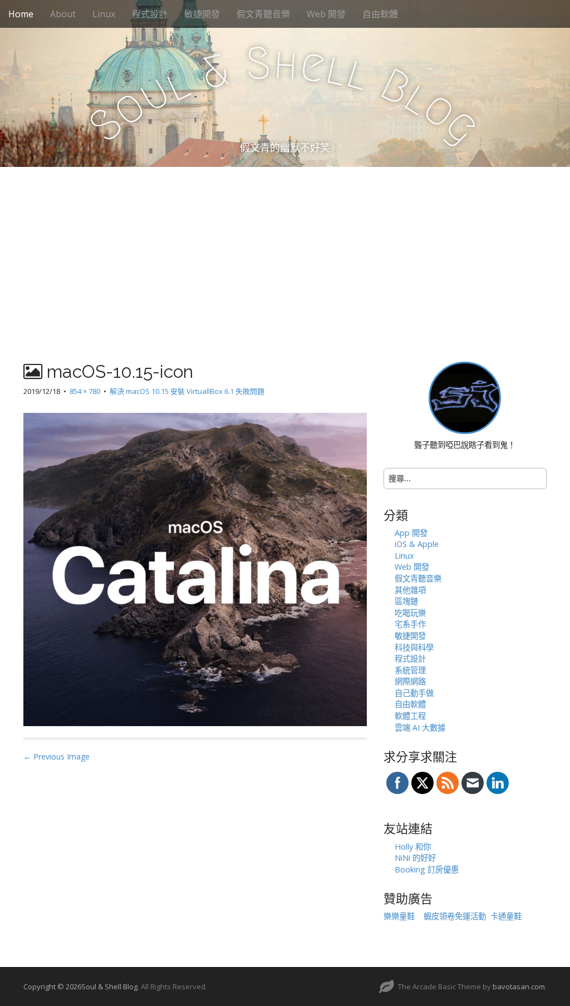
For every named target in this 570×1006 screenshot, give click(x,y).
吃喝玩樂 (410, 613)
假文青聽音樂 (263, 14)
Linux (103, 14)
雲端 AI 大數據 (420, 727)
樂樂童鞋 (399, 916)
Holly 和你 (413, 846)
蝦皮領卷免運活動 (455, 916)
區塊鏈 (406, 601)
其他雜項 (410, 590)
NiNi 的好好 (415, 857)
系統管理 (410, 670)
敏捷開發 (202, 14)
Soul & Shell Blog (109, 987)
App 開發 (411, 532)
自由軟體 (380, 14)
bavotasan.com (519, 987)
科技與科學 (414, 647)
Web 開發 (326, 14)
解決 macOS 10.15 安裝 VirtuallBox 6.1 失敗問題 (187, 391)
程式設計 (150, 14)
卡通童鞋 (506, 916)
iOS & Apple (417, 544)
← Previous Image (56, 756)
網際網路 (410, 681)
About (63, 14)
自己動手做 (414, 693)
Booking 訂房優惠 (427, 869)
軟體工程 (410, 716)
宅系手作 (410, 624)
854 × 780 (85, 391)
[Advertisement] (285, 250)
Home (20, 14)
